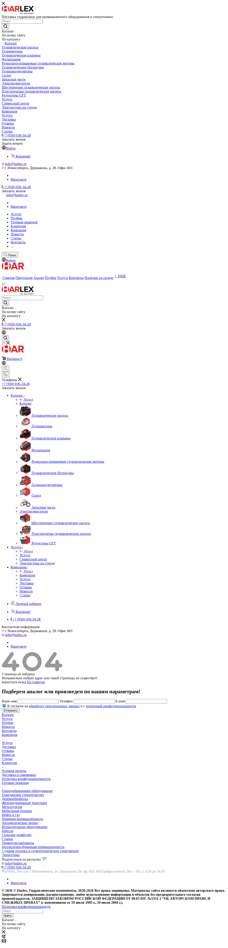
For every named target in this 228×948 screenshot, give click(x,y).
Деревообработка (15, 799)
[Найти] (5, 26)
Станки (7, 839)
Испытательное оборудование (24, 827)
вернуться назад (14, 682)
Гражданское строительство (23, 795)
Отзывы (8, 751)
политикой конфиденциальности (111, 706)
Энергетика (11, 855)
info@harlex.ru (15, 164)
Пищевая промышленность (22, 819)
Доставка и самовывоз (19, 775)
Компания (27, 575)
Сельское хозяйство (16, 835)
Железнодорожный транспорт (24, 803)
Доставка (9, 747)
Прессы (7, 831)
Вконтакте (18, 179)
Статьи (7, 759)
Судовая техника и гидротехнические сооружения (40, 851)
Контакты (9, 731)
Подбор (7, 723)
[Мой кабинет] (4, 333)
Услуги (25, 555)
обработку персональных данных (54, 706)
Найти (8, 915)
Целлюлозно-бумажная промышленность (33, 847)
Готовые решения (15, 783)
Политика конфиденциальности (26, 779)
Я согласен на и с (71, 706)
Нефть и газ (11, 815)
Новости (8, 727)
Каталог (26, 403)
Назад (28, 399)
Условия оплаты (14, 771)
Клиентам (9, 763)
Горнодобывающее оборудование (27, 791)
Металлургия (12, 807)
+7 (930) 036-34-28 (17, 135)
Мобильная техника (17, 811)
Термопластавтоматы (18, 843)
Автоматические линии (20, 823)
